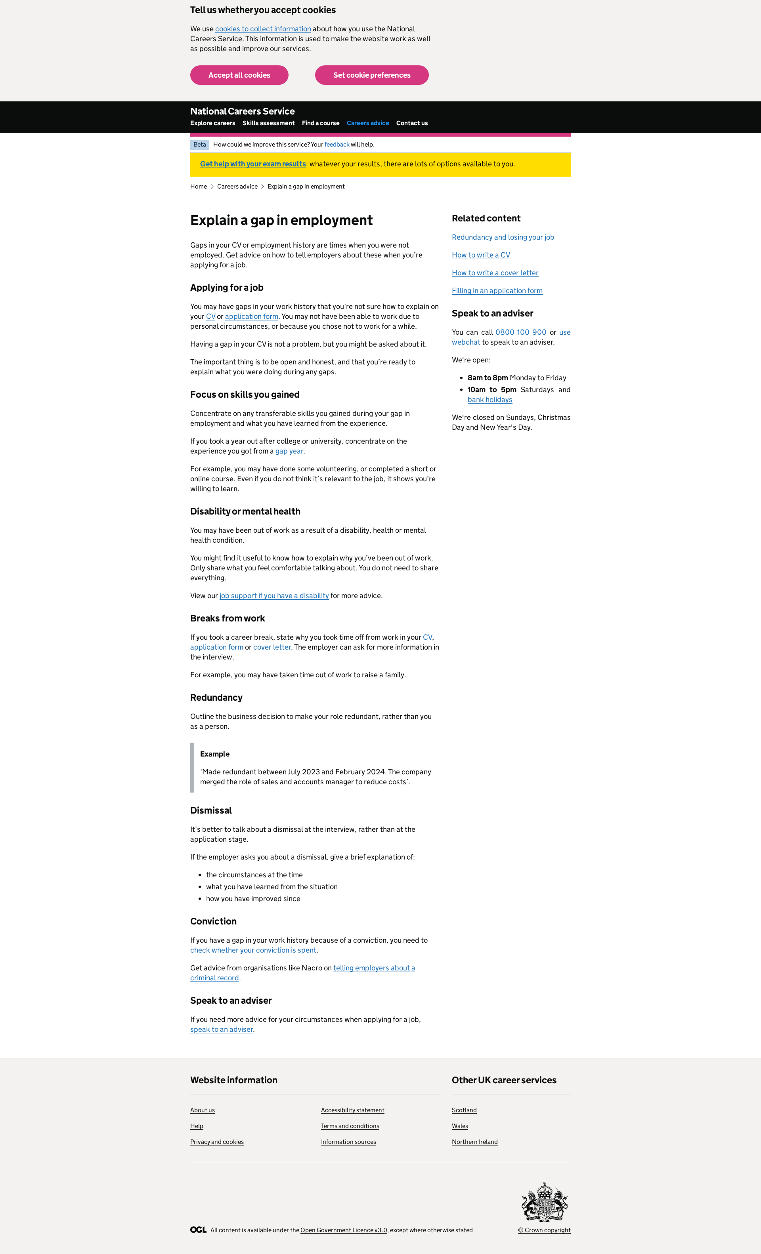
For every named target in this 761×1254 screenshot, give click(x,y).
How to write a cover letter (495, 272)
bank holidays (490, 399)
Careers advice (368, 123)
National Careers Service (242, 111)
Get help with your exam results (253, 163)
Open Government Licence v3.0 (343, 1230)
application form (251, 316)
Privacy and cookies (217, 1141)
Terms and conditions (350, 1126)
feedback (337, 144)
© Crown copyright (544, 1230)
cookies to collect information (263, 28)
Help (196, 1126)
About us (202, 1110)
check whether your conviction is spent (253, 950)
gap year (289, 450)
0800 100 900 (521, 332)
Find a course (321, 123)
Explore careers (212, 123)
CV (210, 316)
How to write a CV (481, 254)
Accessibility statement (352, 1110)
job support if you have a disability (274, 595)
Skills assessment (269, 123)
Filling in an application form (497, 290)
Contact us (412, 123)
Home (198, 186)
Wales (460, 1126)
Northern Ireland (475, 1141)
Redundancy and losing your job (503, 237)
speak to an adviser (221, 1029)
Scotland (464, 1110)
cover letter (272, 647)
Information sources (348, 1141)
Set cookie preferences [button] (372, 75)
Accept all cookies (239, 75)
